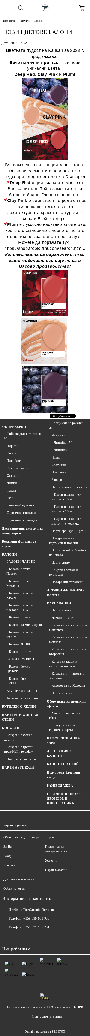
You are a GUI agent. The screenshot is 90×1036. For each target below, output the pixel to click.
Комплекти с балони (22, 691)
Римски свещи (17, 468)
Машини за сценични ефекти (66, 715)
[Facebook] (8, 936)
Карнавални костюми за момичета (68, 628)
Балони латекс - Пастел (19, 571)
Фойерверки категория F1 (22, 436)
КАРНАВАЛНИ (59, 603)
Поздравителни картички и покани (63, 541)
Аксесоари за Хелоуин (68, 685)
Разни (11, 498)
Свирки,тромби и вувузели (63, 572)
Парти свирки (62, 562)
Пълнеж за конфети (21, 759)
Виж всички (9, 21)
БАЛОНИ (9, 554)
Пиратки (13, 446)
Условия (51, 860)
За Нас (8, 846)
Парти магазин (56, 870)
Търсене (51, 837)
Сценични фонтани (21, 513)
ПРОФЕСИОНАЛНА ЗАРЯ (63, 740)
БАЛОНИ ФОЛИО (20, 659)
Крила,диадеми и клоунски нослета (63, 664)
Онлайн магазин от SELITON (45, 1031)
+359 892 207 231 (36, 927)
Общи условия (14, 888)
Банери (57, 480)
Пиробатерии (17, 460)
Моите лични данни (47, 1016)
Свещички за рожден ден (66, 425)
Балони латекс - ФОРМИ (19, 634)
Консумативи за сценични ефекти (62, 727)
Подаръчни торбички (68, 582)
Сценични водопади (22, 520)
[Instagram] (18, 936)
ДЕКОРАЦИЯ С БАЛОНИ (59, 753)
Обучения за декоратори (21, 837)
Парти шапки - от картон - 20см (66, 509)
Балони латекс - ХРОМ (19, 595)
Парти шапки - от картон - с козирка (66, 521)
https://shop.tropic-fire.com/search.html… (45, 248)
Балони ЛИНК (19, 644)
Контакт (9, 865)
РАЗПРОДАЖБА (60, 785)
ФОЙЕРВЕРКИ (14, 427)
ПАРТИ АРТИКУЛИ (18, 767)
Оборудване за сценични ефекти (66, 704)
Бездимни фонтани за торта (19, 544)
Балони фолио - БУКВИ (19, 681)
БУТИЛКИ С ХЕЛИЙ (19, 706)
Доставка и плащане (18, 879)
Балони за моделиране (26, 625)
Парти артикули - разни (70, 531)
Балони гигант (20, 651)
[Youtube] (28, 936)
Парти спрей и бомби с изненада (68, 553)
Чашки (57, 457)
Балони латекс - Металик (19, 583)
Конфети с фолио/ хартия (19, 737)
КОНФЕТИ (11, 728)
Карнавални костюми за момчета (68, 640)
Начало (25, 21)
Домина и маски (64, 618)
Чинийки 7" (63, 442)
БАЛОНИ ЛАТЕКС (21, 561)
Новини (38, 21)
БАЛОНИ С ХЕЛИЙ (63, 764)
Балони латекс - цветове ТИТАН (19, 608)
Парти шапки (62, 610)
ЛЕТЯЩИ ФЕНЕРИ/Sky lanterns (66, 593)
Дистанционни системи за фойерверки (22, 531)
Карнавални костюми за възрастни (68, 652)
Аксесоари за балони (22, 698)
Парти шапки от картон (69, 487)
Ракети (12, 453)
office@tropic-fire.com (37, 909)
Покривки (59, 472)
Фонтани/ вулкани (20, 505)
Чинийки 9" (63, 450)
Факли (11, 490)
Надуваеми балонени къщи (63, 775)
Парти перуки (62, 693)
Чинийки (58, 435)
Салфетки (59, 465)
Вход (7, 856)
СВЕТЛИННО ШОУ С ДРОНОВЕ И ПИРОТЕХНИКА (64, 798)
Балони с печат (20, 617)
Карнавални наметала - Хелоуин (67, 676)
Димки (12, 483)
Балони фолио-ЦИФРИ (19, 669)
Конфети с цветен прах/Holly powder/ (18, 749)
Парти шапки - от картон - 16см (66, 497)
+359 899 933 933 (36, 918)
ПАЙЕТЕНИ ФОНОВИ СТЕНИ (20, 717)
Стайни (12, 475)
